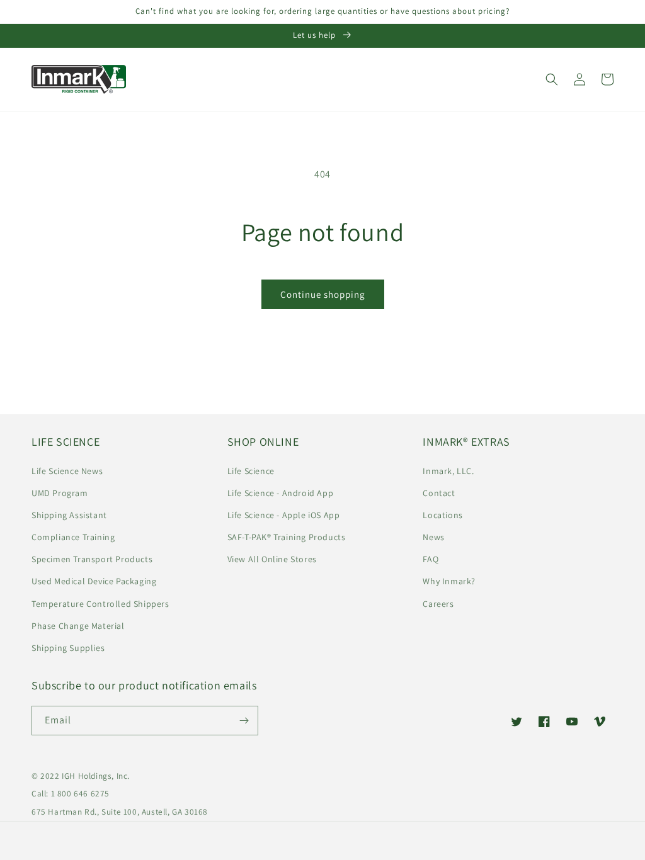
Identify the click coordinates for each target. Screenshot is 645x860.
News (433, 537)
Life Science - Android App (280, 493)
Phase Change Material (78, 625)
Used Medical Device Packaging (93, 581)
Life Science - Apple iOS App (283, 515)
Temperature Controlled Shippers (100, 603)
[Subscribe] (244, 720)
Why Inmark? (449, 581)
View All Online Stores (272, 559)
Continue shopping (322, 294)
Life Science (251, 471)
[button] (552, 79)
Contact (439, 493)
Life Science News (67, 471)
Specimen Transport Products (91, 559)
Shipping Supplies (68, 647)
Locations (442, 515)
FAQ (430, 559)
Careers (438, 603)
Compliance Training (73, 537)
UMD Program (59, 493)
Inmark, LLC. (448, 471)
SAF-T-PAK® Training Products (286, 537)
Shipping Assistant (69, 515)
